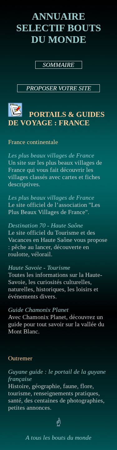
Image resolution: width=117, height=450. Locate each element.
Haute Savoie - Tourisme (39, 267)
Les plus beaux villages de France (51, 155)
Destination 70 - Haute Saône (45, 225)
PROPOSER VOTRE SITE (58, 88)
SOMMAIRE (58, 64)
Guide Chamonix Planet (38, 309)
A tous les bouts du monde (58, 437)
